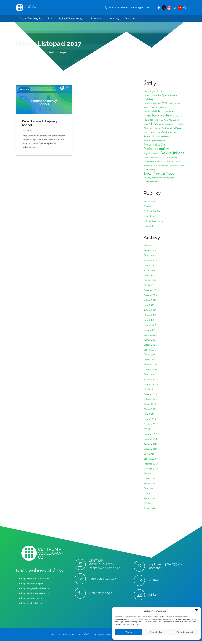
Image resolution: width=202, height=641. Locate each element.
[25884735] (141, 594)
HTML (146, 107)
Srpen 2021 (150, 330)
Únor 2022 (149, 320)
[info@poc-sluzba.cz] (82, 578)
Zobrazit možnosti (184, 632)
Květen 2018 (150, 444)
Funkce (171, 103)
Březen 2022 (150, 315)
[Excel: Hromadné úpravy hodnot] (44, 86)
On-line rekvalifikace (171, 128)
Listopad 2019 (151, 384)
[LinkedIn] (174, 7)
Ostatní (147, 206)
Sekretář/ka (149, 157)
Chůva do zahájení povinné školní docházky (161, 97)
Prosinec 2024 (151, 260)
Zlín (183, 165)
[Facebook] (159, 7)
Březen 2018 (150, 448)
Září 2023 (148, 285)
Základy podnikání (151, 181)
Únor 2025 (149, 255)
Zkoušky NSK (174, 166)
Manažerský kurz (176, 116)
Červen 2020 (150, 364)
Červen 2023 (150, 295)
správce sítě (159, 158)
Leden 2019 (150, 419)
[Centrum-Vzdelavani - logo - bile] (26, 7)
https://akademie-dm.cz (32, 598)
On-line (157, 128)
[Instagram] (169, 7)
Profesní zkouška (154, 144)
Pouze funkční (156, 632)
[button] (196, 610)
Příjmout (128, 632)
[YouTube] (180, 7)
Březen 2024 (150, 280)
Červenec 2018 (151, 434)
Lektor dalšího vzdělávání (159, 111)
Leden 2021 (150, 349)
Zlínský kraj (149, 169)
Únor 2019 (149, 414)
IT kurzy (153, 107)
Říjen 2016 (149, 498)
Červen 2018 (150, 439)
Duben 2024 (150, 275)
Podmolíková (163, 136)
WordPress (163, 165)
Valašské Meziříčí (150, 166)
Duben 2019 (150, 404)
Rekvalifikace (173, 153)
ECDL (164, 103)
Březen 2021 (150, 344)
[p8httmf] (141, 580)
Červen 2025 (150, 245)
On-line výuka (168, 132)
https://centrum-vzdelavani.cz (35, 578)
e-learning (156, 103)
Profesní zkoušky (156, 149)
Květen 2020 (150, 369)
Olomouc (148, 128)
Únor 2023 (149, 305)
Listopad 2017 (151, 468)
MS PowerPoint (161, 120)
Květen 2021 (150, 339)
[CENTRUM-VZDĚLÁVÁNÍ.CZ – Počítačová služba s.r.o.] (82, 564)
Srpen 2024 (150, 270)
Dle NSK (147, 103)
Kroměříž (162, 107)
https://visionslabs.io (31, 603)
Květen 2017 (150, 478)
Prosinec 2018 (151, 424)
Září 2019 (148, 389)
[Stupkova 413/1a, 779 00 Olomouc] (141, 566)
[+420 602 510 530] (82, 593)
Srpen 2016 (150, 508)
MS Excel (149, 120)
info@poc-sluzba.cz (102, 578)
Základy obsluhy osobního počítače (161, 177)
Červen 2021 (150, 334)
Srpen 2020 (150, 359)
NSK (154, 124)
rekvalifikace (150, 216)
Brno (160, 91)
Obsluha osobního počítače (171, 124)
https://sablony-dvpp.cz (32, 583)
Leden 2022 (150, 325)
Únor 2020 (149, 374)
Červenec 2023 (151, 290)
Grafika (177, 103)
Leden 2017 (150, 493)
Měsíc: (48, 43)
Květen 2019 (150, 399)
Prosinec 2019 (151, 379)
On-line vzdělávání (152, 132)
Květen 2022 (150, 310)
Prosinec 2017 (151, 463)
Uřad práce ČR (177, 162)
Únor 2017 (149, 488)
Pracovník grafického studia (154, 140)
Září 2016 (148, 503)
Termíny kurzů (172, 157)
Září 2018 (148, 429)
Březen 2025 (150, 250)
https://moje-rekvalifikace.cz (35, 588)
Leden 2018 (150, 458)
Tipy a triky (149, 226)
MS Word (174, 119)
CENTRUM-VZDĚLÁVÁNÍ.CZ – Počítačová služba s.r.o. (105, 564)
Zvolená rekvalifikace (159, 173)
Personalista (150, 136)
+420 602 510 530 (100, 593)
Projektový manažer (151, 154)
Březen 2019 (150, 409)
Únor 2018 (149, 453)
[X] (164, 7)
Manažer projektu (156, 115)
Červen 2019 (150, 394)
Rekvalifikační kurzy (153, 221)
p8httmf (153, 580)
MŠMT (147, 124)
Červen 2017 (150, 473)
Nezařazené (149, 201)
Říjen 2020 (149, 354)
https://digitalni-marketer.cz (35, 593)
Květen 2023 (150, 300)
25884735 (154, 594)
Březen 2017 (150, 483)
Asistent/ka (149, 91)
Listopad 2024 (151, 265)
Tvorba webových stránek (157, 161)
